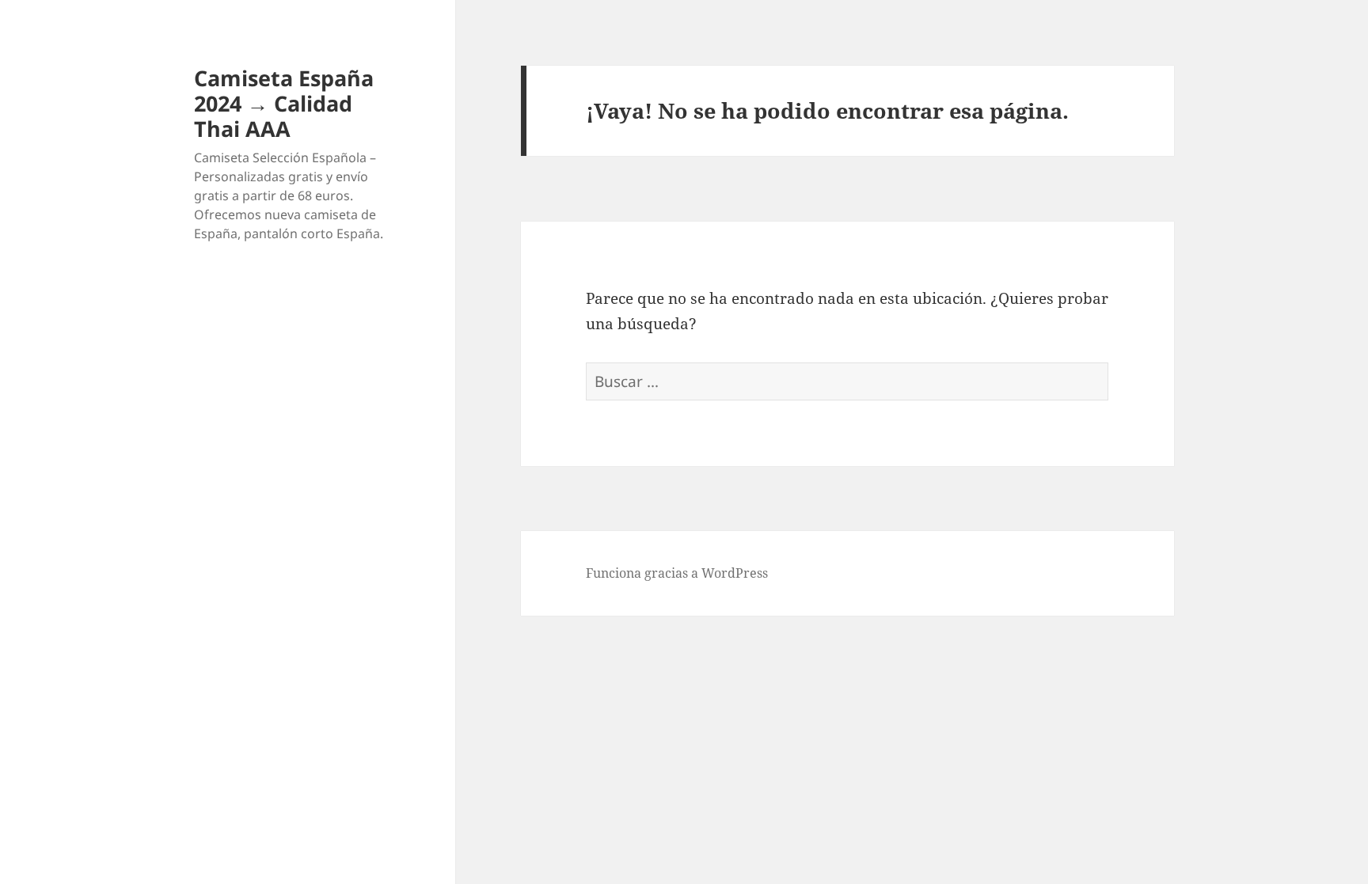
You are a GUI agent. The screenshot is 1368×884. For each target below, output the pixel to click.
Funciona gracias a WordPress (677, 573)
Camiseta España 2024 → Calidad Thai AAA (284, 103)
